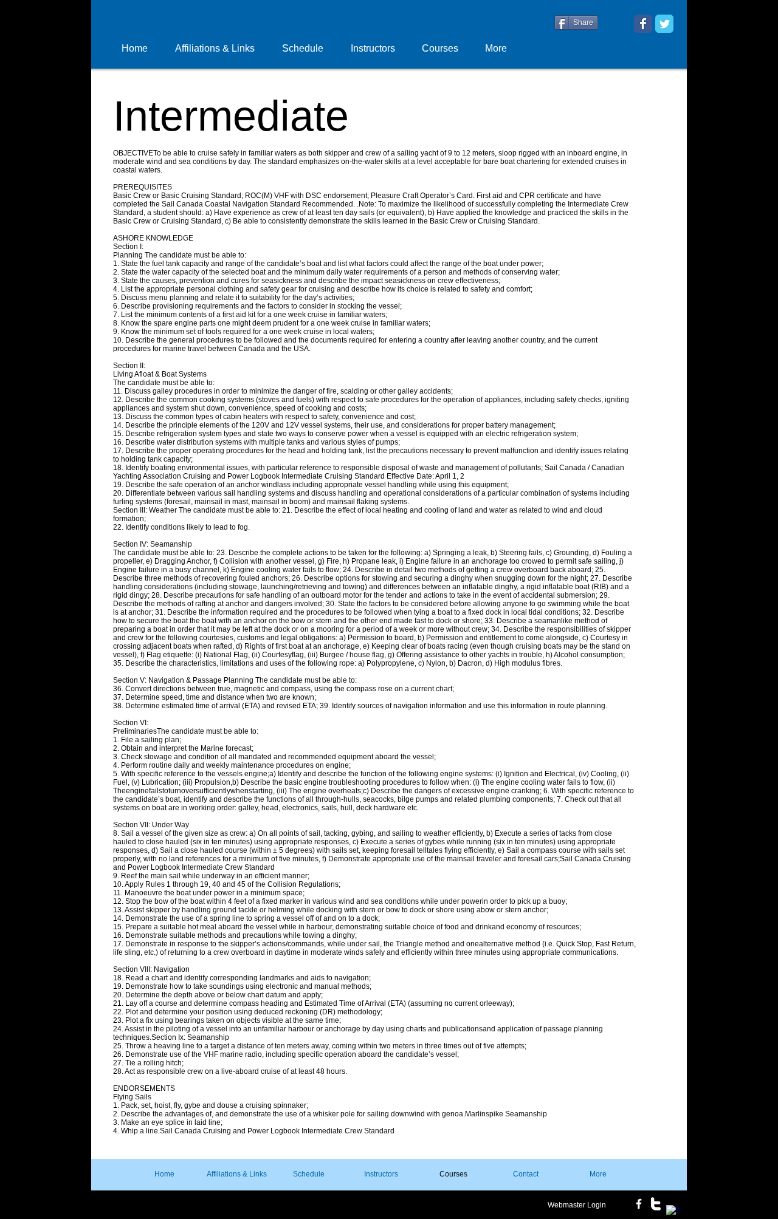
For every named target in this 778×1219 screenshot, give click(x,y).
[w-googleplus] (673, 1211)
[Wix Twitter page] (664, 24)
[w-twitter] (656, 1203)
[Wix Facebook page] (643, 24)
